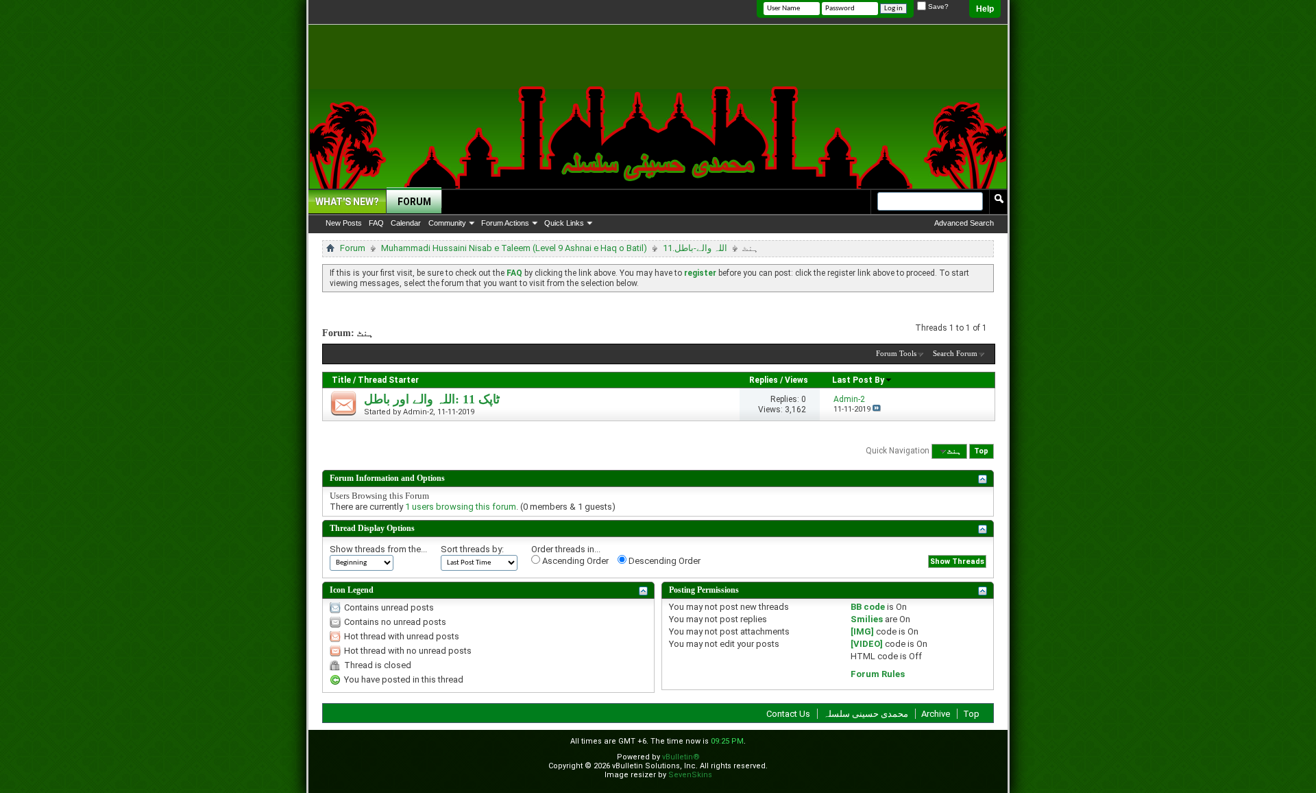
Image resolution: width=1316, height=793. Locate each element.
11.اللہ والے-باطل (695, 248)
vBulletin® (681, 757)
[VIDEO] (867, 644)
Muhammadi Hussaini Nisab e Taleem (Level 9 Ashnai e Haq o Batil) (514, 248)
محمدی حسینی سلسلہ (865, 714)
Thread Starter (388, 380)
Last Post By (858, 380)
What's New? (347, 201)
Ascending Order (574, 561)
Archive (935, 714)
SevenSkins (690, 774)
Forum (414, 201)
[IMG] (862, 631)
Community (447, 223)
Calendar (406, 223)
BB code (868, 607)
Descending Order (663, 561)
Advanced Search (964, 223)
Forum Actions (505, 223)
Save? (937, 6)
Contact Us (788, 714)
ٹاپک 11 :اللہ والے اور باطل (432, 399)
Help (985, 9)
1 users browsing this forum (460, 506)
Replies (763, 380)
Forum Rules (878, 674)
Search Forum (955, 353)
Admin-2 (418, 411)
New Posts (344, 223)
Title (341, 380)
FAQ (376, 223)
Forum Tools (896, 353)
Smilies (867, 619)
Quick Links (564, 223)
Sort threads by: (472, 549)
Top (981, 451)
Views (796, 380)
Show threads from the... (378, 549)
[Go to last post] (877, 409)
